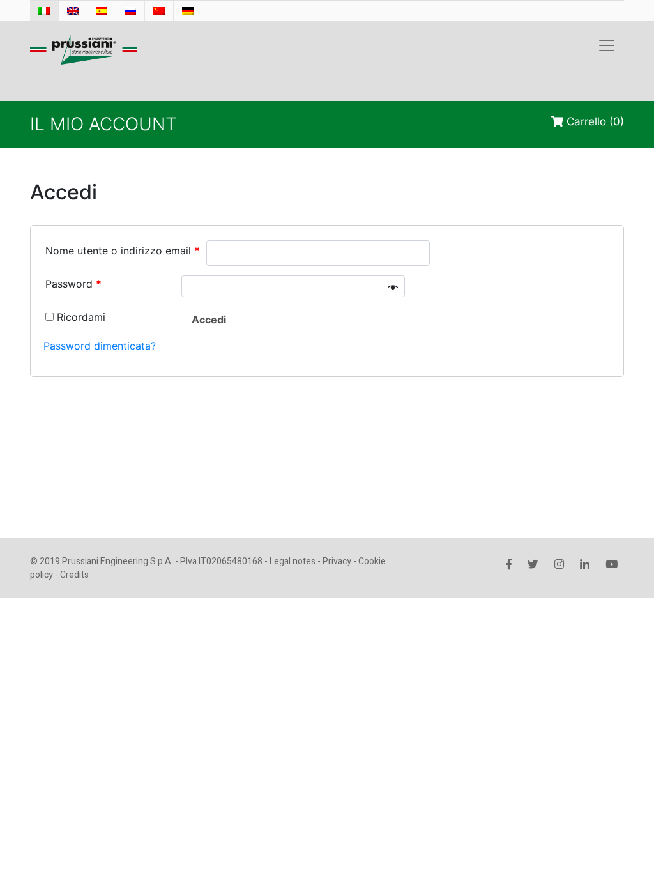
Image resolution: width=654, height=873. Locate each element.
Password (73, 283)
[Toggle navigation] (606, 45)
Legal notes (293, 561)
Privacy (337, 561)
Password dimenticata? (99, 345)
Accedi (209, 319)
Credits (74, 575)
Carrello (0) (593, 121)
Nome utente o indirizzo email (122, 250)
